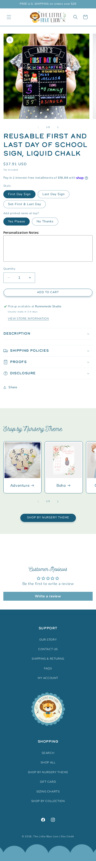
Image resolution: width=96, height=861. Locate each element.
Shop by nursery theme (48, 772)
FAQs (48, 669)
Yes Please (16, 221)
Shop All (48, 763)
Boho (61, 485)
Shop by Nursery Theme (48, 518)
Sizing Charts (48, 792)
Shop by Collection (48, 801)
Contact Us (48, 649)
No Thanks (45, 221)
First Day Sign (19, 194)
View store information (28, 319)
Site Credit (67, 836)
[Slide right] (58, 127)
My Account (48, 678)
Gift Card (48, 782)
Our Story (48, 640)
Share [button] (12, 387)
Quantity (9, 269)
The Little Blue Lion (45, 836)
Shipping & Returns (48, 659)
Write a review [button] (48, 596)
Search (48, 753)
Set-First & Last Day (24, 204)
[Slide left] (38, 127)
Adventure (19, 485)
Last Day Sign (53, 194)
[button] (9, 17)
